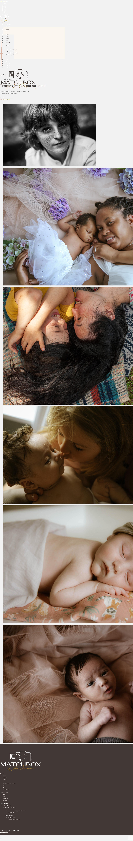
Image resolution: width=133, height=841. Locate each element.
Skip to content (3, 1)
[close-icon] (0, 36)
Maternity (8, 42)
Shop (7, 59)
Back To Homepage (5, 99)
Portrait (7, 38)
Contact (6, 30)
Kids (7, 40)
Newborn (8, 32)
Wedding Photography (11, 49)
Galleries (8, 26)
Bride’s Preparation (10, 54)
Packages (8, 67)
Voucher (8, 63)
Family (7, 36)
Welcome (8, 24)
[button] (4, 832)
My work (8, 65)
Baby (7, 34)
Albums (7, 61)
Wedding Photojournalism (12, 53)
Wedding (8, 45)
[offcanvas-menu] (0, 33)
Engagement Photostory (11, 51)
